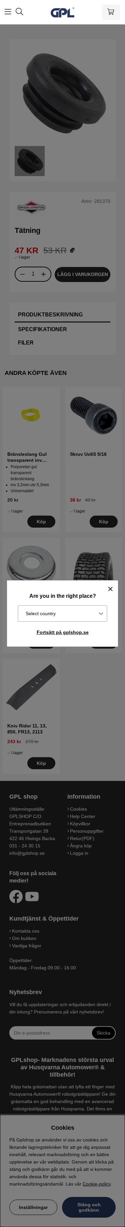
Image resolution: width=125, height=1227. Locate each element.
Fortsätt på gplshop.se (63, 632)
